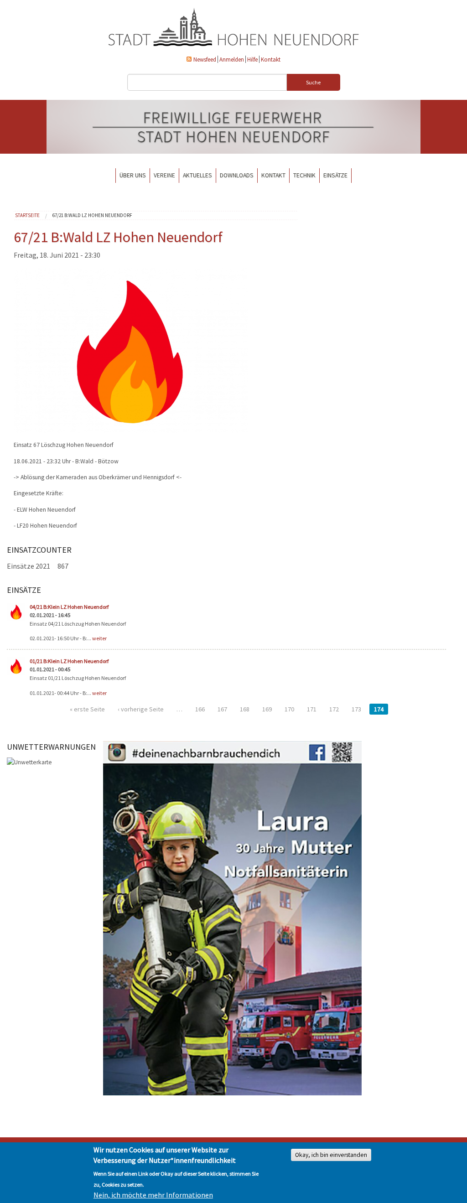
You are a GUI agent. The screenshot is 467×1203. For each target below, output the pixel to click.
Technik (304, 175)
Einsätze (335, 175)
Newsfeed (204, 59)
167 (222, 709)
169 (267, 709)
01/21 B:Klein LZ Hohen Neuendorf (69, 661)
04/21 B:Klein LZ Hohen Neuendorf (69, 606)
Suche (313, 82)
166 (200, 709)
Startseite (27, 215)
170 (289, 709)
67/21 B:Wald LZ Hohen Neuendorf (92, 215)
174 (379, 709)
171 (312, 709)
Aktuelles (197, 175)
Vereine (164, 175)
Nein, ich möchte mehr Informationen (153, 1194)
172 (334, 709)
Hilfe (252, 59)
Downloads (237, 175)
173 (356, 709)
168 (244, 709)
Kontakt (270, 59)
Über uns (132, 175)
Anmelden (231, 59)
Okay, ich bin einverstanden (331, 1155)
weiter (99, 638)
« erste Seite (87, 709)
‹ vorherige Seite (141, 709)
